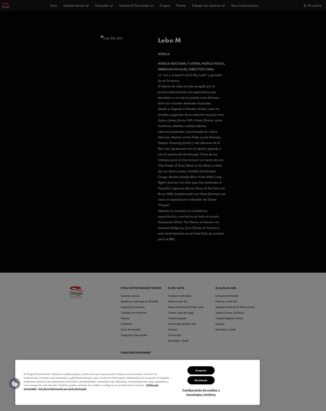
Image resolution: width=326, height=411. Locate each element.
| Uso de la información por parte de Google (62, 388)
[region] (137, 382)
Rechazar (201, 380)
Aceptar (201, 370)
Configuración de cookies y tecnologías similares (201, 392)
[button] (14, 383)
